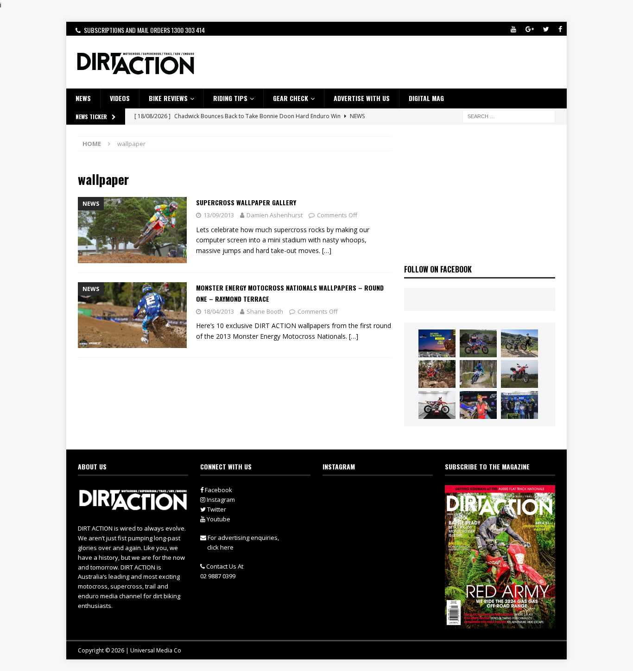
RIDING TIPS (230, 98)
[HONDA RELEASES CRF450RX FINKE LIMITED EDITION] (437, 405)
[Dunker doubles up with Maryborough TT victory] (478, 405)
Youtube (217, 519)
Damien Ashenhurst (275, 215)
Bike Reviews (168, 98)
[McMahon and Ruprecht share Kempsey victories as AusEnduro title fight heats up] (478, 374)
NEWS (83, 98)
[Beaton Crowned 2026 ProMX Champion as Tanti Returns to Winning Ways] (519, 405)
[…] (326, 250)
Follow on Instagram (383, 510)
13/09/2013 (218, 215)
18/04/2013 (218, 311)
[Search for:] (508, 115)
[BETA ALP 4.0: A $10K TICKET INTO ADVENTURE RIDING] (519, 374)
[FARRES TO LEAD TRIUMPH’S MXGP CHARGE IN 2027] (519, 343)
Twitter (216, 509)
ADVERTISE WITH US (362, 98)
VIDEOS (120, 98)
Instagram (220, 499)
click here (220, 547)
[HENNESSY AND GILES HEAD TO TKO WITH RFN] (437, 374)
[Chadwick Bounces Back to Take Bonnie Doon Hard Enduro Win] (478, 343)
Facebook (217, 490)
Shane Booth (265, 311)
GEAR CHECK (290, 98)
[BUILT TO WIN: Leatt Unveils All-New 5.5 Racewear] (437, 343)
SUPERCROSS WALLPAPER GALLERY (246, 202)
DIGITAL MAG (426, 98)
